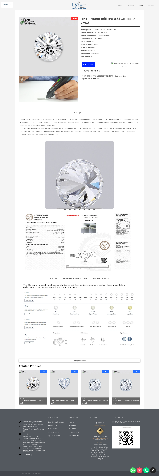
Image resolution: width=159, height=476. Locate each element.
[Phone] (146, 470)
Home (120, 5)
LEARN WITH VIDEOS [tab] (100, 279)
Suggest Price (92, 71)
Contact (151, 5)
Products (130, 5)
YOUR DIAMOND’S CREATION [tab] (75, 279)
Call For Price (88, 64)
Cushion (84, 399)
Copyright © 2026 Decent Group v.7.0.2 (32, 473)
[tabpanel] (79, 315)
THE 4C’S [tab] (53, 279)
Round (125, 76)
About (140, 5)
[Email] (139, 470)
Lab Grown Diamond (91, 79)
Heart (52, 399)
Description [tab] (78, 112)
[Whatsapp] (133, 470)
